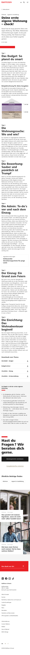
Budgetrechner (6, 366)
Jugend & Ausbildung (17, 481)
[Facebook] (6, 578)
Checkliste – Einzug (7, 371)
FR (5, 643)
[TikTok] (13, 578)
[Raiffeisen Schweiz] (6, 2)
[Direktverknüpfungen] (21, 2)
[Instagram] (9, 578)
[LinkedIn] (3, 578)
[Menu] (28, 2)
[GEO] (23, 566)
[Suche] (24, 2)
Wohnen (5, 481)
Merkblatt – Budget (7, 361)
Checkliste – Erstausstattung (10, 376)
